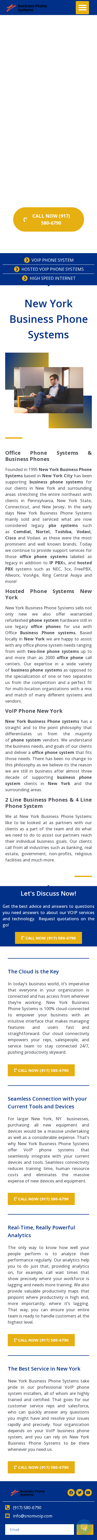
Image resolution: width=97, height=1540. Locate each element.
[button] (82, 7)
